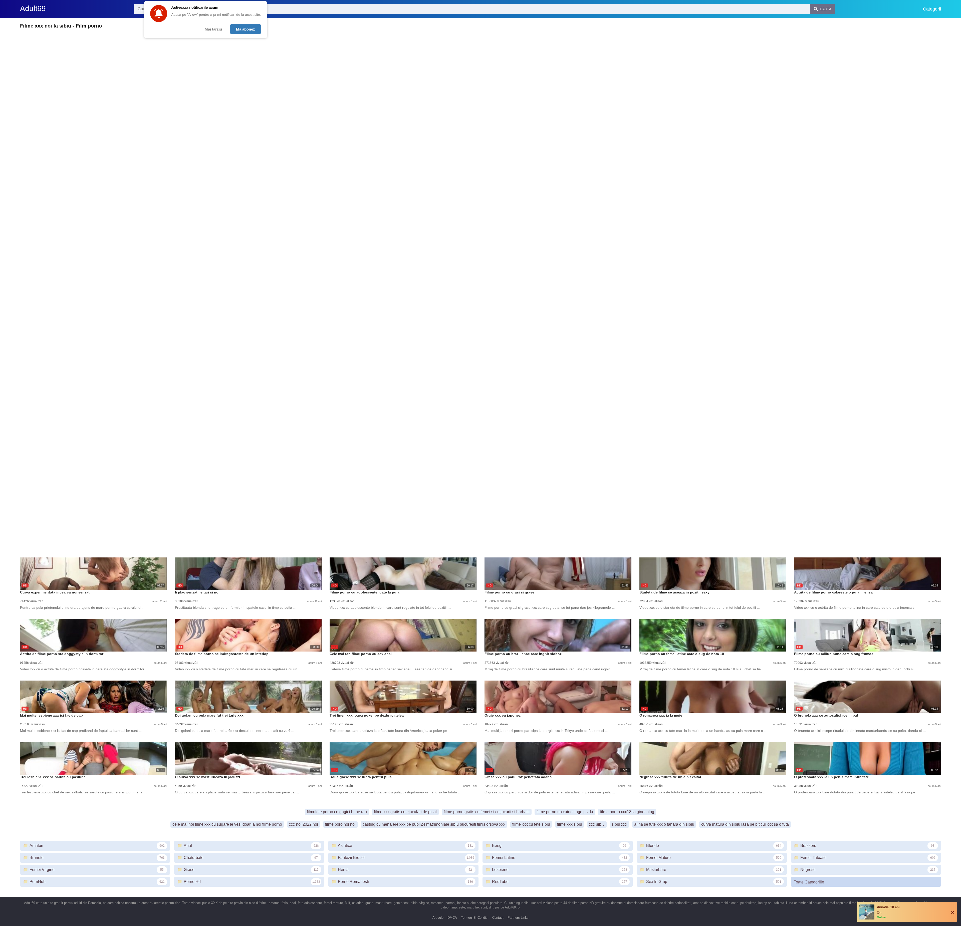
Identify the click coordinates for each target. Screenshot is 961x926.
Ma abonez (245, 29)
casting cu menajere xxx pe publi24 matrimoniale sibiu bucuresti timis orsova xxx (434, 824)
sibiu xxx (619, 824)
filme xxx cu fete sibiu (531, 824)
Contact (498, 917)
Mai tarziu (213, 29)
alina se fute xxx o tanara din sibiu (664, 824)
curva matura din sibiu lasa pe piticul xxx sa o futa (745, 824)
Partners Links (518, 917)
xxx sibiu (597, 824)
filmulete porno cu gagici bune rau (337, 812)
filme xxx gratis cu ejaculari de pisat (405, 812)
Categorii (932, 9)
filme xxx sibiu (569, 824)
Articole (437, 917)
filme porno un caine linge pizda (565, 812)
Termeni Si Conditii (474, 917)
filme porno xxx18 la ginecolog (627, 812)
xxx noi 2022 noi (303, 824)
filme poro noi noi (340, 824)
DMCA (452, 917)
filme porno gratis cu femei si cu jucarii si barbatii (487, 812)
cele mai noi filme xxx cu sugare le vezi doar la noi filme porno (227, 824)
